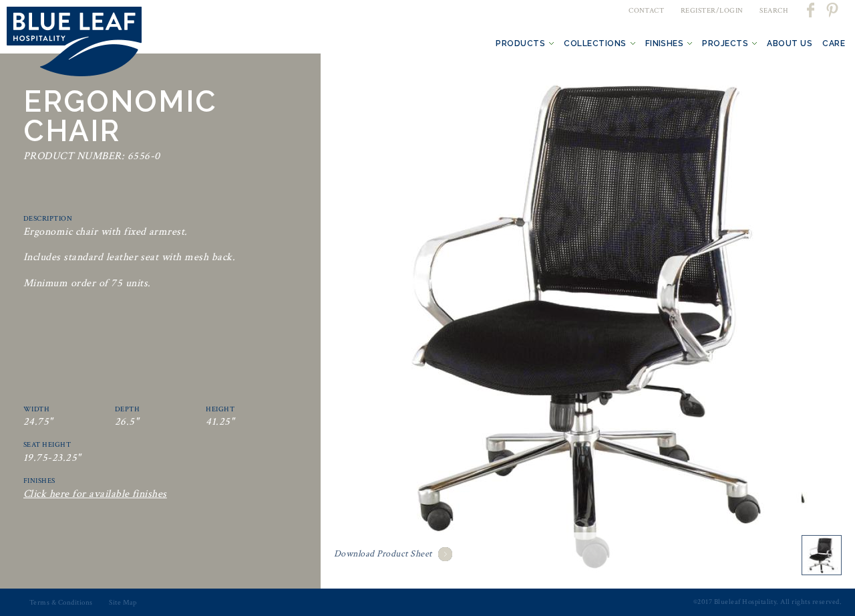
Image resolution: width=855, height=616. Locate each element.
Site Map (123, 602)
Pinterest (832, 10)
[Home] (74, 44)
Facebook (812, 10)
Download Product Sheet (383, 554)
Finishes (664, 43)
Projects (725, 43)
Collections (595, 43)
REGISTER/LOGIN (712, 10)
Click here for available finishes (95, 494)
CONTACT (646, 10)
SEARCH (773, 10)
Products (520, 43)
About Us (789, 43)
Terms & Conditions (61, 602)
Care (833, 43)
